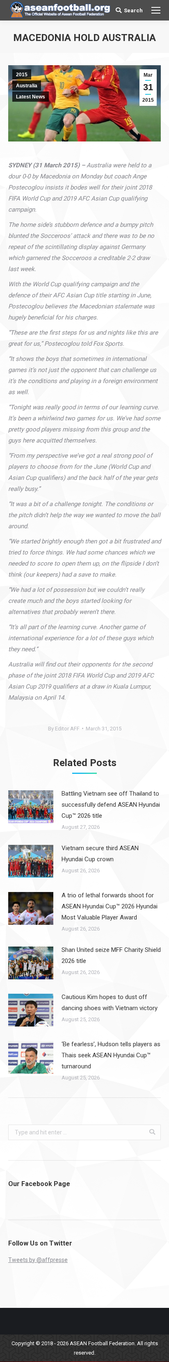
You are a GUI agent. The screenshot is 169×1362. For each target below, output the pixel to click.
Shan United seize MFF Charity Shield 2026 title (111, 955)
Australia (26, 86)
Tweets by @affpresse (38, 1260)
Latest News (30, 97)
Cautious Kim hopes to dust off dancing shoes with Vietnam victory (110, 1002)
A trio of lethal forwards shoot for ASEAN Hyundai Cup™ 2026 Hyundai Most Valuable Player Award (110, 906)
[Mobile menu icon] (156, 10)
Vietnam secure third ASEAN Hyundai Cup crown (100, 853)
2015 (21, 75)
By (64, 728)
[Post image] (30, 806)
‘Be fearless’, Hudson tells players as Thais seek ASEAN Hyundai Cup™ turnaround (111, 1055)
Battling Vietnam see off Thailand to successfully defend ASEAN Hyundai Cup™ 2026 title (111, 804)
